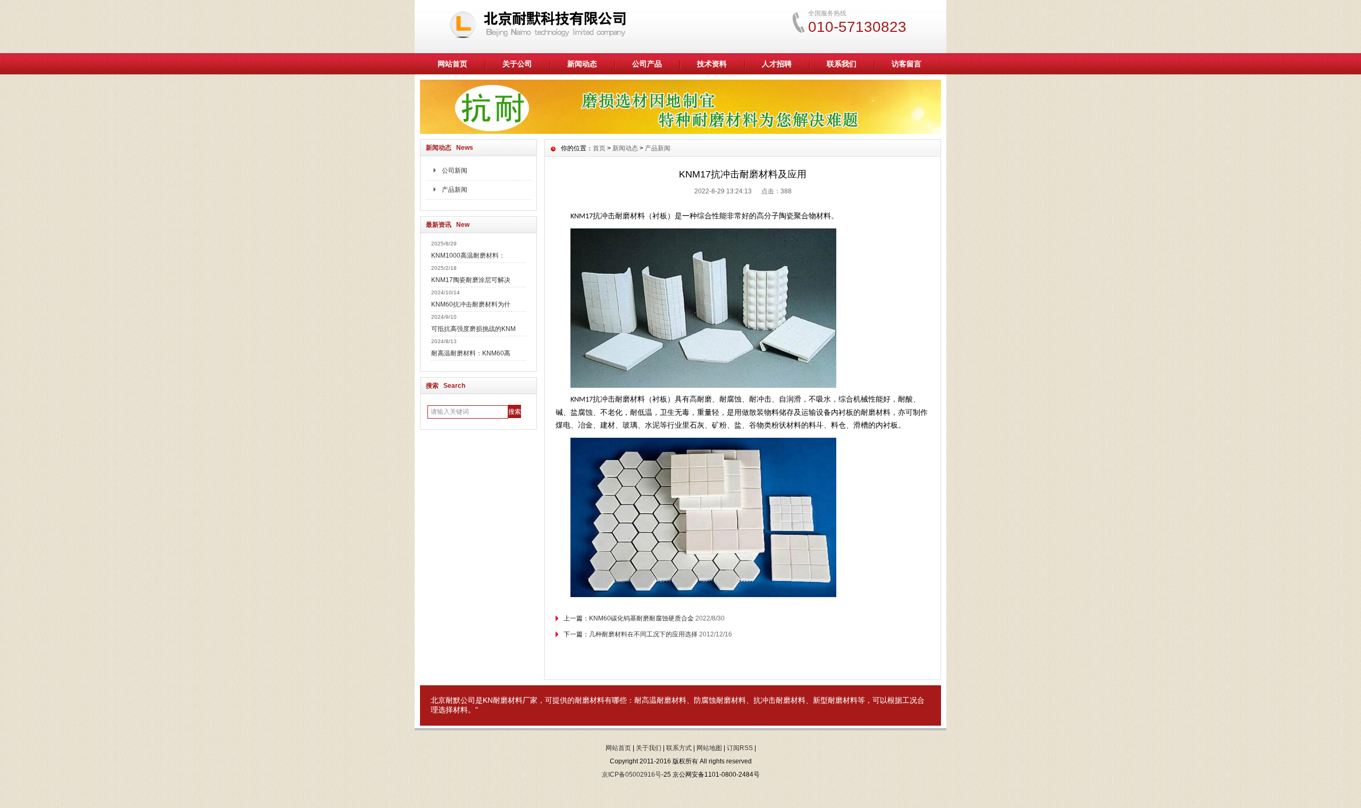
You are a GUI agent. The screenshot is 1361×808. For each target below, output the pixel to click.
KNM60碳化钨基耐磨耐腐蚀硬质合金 (641, 618)
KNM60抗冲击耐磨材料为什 (470, 304)
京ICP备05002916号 (631, 774)
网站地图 (709, 748)
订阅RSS (740, 748)
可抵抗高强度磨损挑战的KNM (473, 329)
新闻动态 (582, 63)
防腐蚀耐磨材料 (720, 700)
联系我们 (841, 63)
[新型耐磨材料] (680, 131)
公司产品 (647, 63)
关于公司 (517, 63)
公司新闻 (454, 170)
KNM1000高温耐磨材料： (468, 255)
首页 (599, 148)
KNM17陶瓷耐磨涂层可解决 (470, 280)
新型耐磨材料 (835, 700)
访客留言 (906, 63)
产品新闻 (454, 189)
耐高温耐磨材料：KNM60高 (470, 353)
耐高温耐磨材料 (660, 700)
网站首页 (452, 63)
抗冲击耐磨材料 (779, 700)
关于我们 (648, 748)
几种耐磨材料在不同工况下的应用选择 (643, 634)
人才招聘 (777, 63)
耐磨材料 (508, 700)
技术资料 (712, 63)
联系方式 (679, 748)
